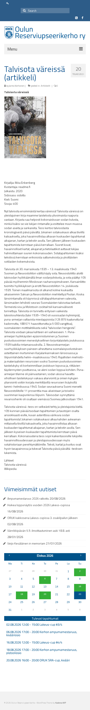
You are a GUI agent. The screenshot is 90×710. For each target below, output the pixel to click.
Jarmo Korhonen (16, 85)
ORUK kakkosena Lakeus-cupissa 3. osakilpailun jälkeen (42, 518)
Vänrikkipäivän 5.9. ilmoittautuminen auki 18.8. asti (38, 530)
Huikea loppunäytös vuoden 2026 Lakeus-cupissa (38, 505)
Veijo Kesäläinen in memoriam (26, 543)
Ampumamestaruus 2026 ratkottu (28, 498)
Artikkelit (45, 85)
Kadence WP (60, 702)
